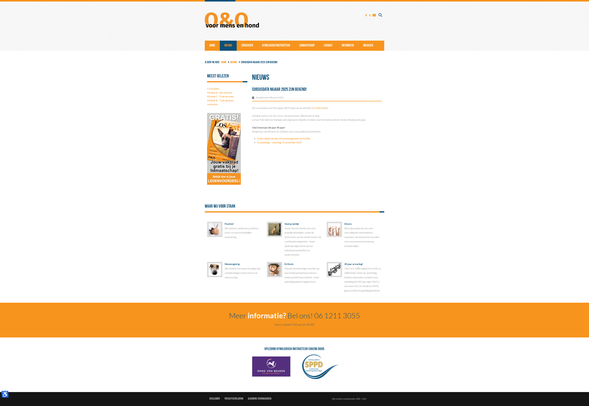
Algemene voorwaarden (259, 398)
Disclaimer (214, 398)
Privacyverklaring (234, 398)
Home (212, 45)
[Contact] (374, 15)
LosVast (328, 45)
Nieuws (228, 45)
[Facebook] (366, 15)
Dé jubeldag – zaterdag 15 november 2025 (279, 142)
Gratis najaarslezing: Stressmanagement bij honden (283, 138)
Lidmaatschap (307, 45)
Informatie (348, 45)
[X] (370, 15)
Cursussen (247, 45)
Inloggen (368, 45)
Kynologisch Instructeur (276, 45)
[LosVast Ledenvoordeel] (224, 148)
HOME (223, 62)
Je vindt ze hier (319, 107)
